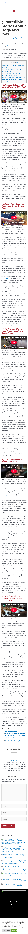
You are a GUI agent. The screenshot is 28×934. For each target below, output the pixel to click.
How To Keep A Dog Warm (22, 880)
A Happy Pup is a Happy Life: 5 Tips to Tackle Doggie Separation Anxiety (14, 850)
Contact (14, 898)
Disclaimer (14, 904)
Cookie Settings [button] (6, 930)
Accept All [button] (14, 930)
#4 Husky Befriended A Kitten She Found (13, 77)
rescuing (7, 278)
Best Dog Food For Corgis (12, 739)
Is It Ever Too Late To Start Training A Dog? (13, 870)
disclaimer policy (11, 46)
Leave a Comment (6, 38)
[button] (14, 11)
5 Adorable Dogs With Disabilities (15, 733)
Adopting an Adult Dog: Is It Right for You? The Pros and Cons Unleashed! (13, 842)
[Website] (14, 819)
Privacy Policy (14, 901)
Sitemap (14, 907)
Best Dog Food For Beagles (13, 741)
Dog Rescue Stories (11, 731)
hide (17, 62)
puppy (7, 495)
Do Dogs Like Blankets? (20, 884)
